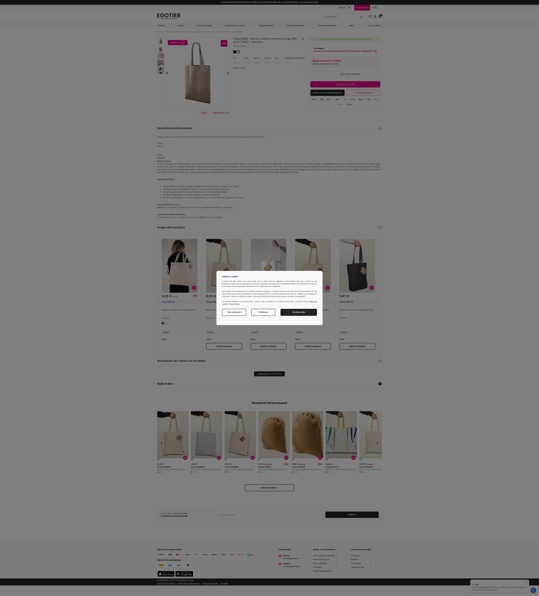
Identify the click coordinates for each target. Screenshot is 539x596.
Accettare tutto (299, 312)
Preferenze (263, 312)
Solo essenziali (234, 312)
